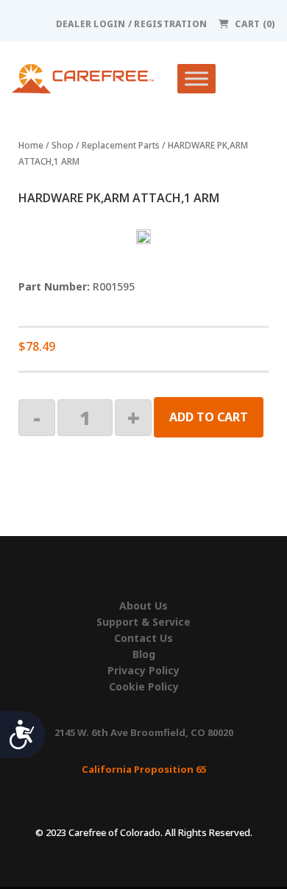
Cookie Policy (144, 687)
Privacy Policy (143, 670)
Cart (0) (255, 24)
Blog (143, 654)
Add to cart (208, 417)
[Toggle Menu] (196, 78)
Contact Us (143, 638)
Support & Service (143, 622)
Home (30, 145)
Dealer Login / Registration (131, 24)
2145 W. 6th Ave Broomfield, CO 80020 (143, 732)
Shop (63, 145)
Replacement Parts (121, 145)
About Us (143, 606)
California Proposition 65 (144, 769)
